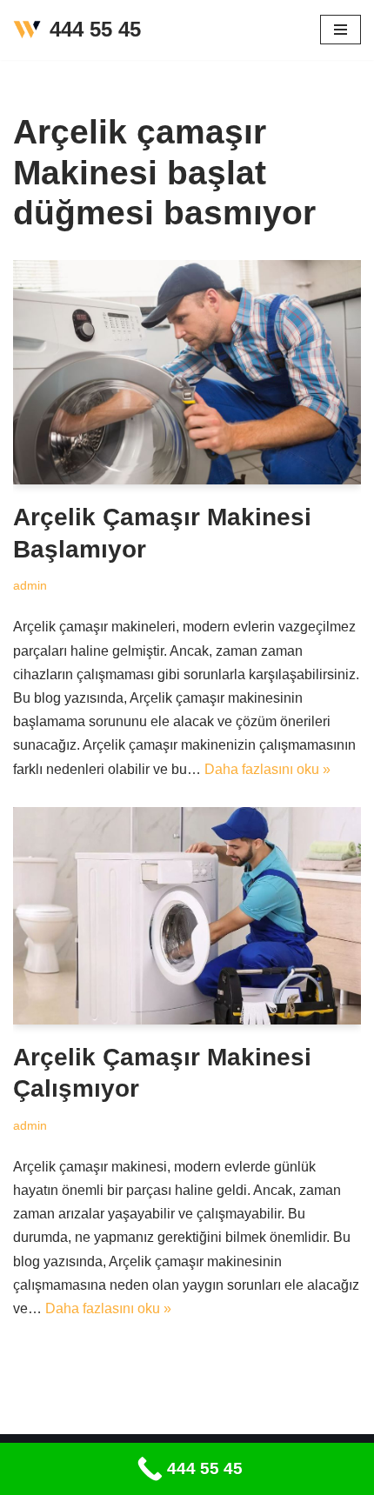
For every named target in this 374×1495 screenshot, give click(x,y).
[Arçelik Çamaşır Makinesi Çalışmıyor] (187, 915)
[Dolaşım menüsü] (340, 29)
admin (30, 585)
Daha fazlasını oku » (267, 769)
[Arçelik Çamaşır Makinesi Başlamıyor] (187, 372)
